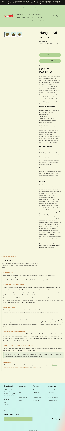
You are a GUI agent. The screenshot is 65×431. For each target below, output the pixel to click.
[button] (26, 7)
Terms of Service (37, 390)
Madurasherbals (34, 430)
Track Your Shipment (53, 397)
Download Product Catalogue (52, 401)
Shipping (47, 43)
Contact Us (21, 400)
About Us (21, 392)
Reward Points (51, 392)
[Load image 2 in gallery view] (13, 34)
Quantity (41, 46)
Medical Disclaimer (38, 395)
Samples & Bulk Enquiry (50, 61)
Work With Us (51, 395)
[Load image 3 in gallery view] (19, 34)
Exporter (21, 395)
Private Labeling (23, 397)
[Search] (53, 16)
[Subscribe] (30, 419)
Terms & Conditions (53, 244)
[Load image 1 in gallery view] (7, 34)
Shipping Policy (53, 245)
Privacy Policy (43, 245)
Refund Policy (43, 247)
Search (20, 390)
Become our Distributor (54, 390)
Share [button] (42, 65)
